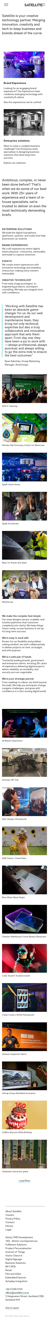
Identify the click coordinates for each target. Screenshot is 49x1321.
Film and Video (13, 1273)
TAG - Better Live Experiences (21, 1241)
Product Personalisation (18, 1248)
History (9, 1225)
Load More (24, 1180)
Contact (10, 1222)
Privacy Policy (12, 1218)
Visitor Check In (13, 1255)
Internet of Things (15, 1251)
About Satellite (13, 1211)
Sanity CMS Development (19, 1237)
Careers (9, 1215)
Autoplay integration (16, 1281)
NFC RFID (10, 1266)
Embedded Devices (15, 1277)
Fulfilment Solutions (16, 1244)
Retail (8, 1270)
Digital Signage (13, 1259)
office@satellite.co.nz (17, 1292)
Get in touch (12, 1307)
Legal (8, 1229)
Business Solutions (15, 1262)
